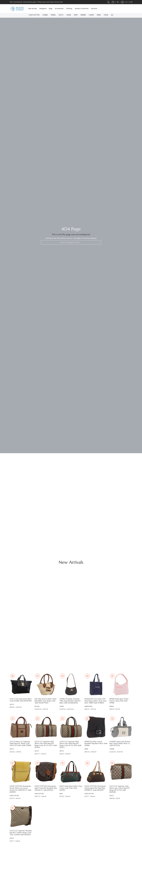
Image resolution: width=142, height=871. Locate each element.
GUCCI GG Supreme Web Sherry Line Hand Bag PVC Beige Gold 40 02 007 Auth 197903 (46, 744)
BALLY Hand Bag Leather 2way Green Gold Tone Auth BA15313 (71, 788)
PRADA (53, 15)
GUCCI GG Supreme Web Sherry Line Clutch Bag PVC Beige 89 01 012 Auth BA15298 (119, 789)
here (78, 238)
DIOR (75, 15)
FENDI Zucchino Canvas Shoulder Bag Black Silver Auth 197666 (96, 743)
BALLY (61, 793)
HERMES (83, 15)
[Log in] (122, 2)
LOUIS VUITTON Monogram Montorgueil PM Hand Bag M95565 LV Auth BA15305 (95, 788)
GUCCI (61, 15)
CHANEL (45, 15)
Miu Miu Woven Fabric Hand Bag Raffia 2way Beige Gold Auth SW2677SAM (45, 701)
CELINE (68, 15)
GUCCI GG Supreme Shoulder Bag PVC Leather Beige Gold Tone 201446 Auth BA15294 (21, 833)
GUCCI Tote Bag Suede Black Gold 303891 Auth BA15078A (21, 700)
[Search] (108, 2)
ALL (112, 15)
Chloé (106, 15)
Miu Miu (37, 706)
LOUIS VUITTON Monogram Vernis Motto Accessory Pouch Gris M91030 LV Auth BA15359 (20, 789)
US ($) (130, 2)
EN (126, 2)
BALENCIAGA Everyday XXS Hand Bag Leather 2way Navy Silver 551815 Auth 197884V (96, 701)
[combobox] (71, 242)
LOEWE (91, 15)
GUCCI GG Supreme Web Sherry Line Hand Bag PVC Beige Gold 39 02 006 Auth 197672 (70, 744)
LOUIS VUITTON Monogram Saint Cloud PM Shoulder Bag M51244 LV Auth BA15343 (46, 788)
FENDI (99, 15)
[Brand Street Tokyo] (17, 8)
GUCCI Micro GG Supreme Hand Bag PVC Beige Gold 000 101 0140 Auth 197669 (20, 743)
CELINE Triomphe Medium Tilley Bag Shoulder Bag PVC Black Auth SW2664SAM (70, 701)
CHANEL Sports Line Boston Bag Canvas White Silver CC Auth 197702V (119, 743)
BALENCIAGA (88, 706)
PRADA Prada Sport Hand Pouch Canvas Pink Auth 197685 (118, 701)
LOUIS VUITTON (34, 15)
